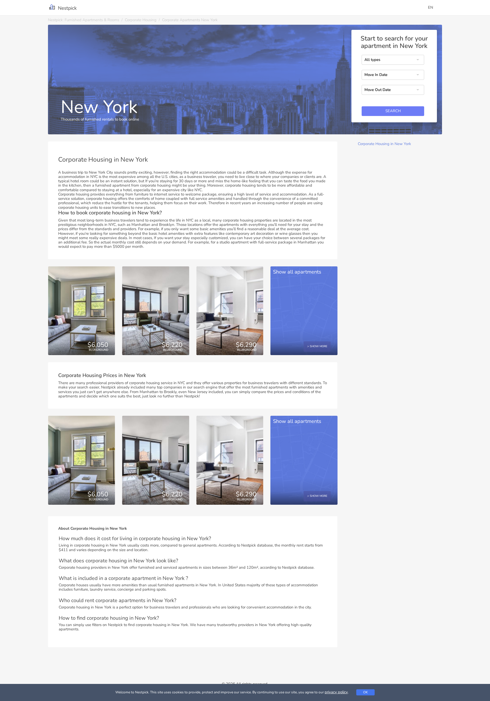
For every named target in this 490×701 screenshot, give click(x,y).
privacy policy (336, 692)
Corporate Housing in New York (384, 143)
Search (393, 111)
